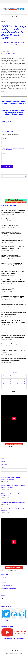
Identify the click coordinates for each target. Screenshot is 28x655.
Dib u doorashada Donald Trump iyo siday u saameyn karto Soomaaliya (13, 272)
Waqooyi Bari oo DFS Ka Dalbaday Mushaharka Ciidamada (10, 478)
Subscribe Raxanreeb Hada (14, 444)
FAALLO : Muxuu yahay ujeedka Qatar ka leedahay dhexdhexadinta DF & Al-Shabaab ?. (13, 321)
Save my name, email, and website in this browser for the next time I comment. (13, 149)
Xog (2, 470)
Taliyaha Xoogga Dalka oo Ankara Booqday (13, 502)
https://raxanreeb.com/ (9, 585)
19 (10, 383)
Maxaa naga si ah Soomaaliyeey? (10, 343)
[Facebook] (11, 650)
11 (6, 381)
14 (17, 381)
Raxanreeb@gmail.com (9, 588)
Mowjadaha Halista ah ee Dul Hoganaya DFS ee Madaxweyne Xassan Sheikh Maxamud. (13, 305)
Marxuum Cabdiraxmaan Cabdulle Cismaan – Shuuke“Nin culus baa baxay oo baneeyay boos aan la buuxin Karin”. (13, 280)
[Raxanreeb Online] (14, 9)
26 (10, 385)
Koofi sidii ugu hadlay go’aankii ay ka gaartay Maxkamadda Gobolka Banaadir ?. (13, 359)
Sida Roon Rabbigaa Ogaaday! (9, 225)
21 (17, 383)
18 (6, 383)
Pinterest (14, 54)
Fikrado (3, 461)
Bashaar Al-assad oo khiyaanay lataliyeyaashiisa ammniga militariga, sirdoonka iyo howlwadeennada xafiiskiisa (12, 256)
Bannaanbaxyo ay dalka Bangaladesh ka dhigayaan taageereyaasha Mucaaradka (14, 102)
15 (21, 381)
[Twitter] (17, 650)
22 (21, 383)
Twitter (9, 54)
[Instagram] (15, 650)
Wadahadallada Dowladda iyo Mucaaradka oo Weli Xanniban (13, 494)
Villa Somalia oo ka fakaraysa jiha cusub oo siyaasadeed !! (13, 351)
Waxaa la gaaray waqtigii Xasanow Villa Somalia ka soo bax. (12, 288)
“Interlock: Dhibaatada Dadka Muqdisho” (12, 240)
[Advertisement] (12, 190)
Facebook (4, 54)
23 (24, 383)
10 (3, 381)
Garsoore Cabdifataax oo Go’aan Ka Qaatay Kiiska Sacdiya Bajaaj (13, 486)
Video (2, 467)
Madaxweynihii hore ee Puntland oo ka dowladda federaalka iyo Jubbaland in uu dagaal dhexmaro (12, 264)
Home (2, 458)
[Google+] (13, 650)
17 (3, 383)
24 (3, 385)
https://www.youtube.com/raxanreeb (14, 638)
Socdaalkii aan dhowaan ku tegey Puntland (13, 329)
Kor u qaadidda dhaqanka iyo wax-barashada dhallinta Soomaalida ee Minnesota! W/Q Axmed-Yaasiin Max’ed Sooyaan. (13, 211)
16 (24, 381)
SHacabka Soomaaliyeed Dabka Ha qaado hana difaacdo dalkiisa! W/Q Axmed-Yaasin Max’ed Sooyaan (13, 297)
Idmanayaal (4, 464)
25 (6, 385)
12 (10, 381)
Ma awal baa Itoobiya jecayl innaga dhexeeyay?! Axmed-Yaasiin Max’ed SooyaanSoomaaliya (11, 233)
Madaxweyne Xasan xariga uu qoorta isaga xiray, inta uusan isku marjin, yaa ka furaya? (13, 336)
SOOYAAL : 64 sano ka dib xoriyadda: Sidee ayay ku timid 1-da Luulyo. (13, 313)
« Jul (13, 391)
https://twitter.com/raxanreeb (14, 620)
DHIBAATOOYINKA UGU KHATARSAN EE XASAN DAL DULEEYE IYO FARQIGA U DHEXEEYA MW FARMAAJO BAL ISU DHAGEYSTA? (12, 247)
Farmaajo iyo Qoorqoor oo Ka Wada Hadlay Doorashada (13, 509)
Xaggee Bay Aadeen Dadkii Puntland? (11, 218)
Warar (3, 21)
